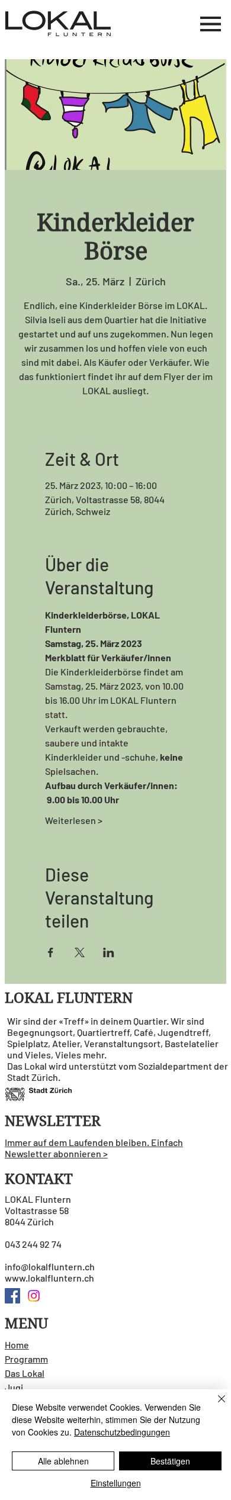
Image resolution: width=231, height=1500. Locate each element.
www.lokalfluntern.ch (49, 1277)
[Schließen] (214, 1406)
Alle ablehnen (63, 1461)
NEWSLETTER (53, 1121)
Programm (26, 1358)
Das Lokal (24, 1373)
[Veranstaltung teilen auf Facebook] (50, 952)
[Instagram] (33, 1295)
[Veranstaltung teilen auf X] (79, 952)
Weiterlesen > (73, 820)
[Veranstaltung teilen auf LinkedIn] (108, 952)
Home (17, 1344)
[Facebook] (12, 1295)
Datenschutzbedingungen (122, 1432)
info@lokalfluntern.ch (50, 1266)
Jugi (14, 1387)
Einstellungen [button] (116, 1483)
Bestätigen (170, 1461)
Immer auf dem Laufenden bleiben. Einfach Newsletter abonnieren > (94, 1148)
